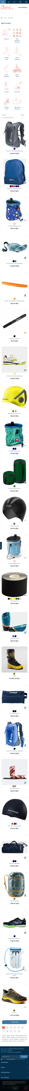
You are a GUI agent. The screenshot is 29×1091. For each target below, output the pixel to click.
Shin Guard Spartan (14, 788)
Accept (15, 1088)
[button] (14, 2)
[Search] (26, 12)
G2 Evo (14, 676)
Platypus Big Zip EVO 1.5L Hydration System (14, 974)
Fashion (5, 17)
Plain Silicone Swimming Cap (14, 825)
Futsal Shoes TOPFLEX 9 (14, 938)
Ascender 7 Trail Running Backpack (14, 151)
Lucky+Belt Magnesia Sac (14, 451)
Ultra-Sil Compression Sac (14, 488)
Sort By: (4, 115)
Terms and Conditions (11, 1059)
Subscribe (24, 1056)
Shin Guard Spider (14, 638)
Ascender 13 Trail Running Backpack (14, 750)
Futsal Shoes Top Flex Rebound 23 (14, 376)
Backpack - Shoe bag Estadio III (14, 188)
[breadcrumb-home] (1, 18)
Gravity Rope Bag (15, 900)
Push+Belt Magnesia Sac (14, 563)
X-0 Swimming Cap (14, 525)
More (14, 1084)
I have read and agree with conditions (13, 1059)
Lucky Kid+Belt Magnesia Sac (14, 226)
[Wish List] (20, 2)
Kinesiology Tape (14, 600)
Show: (22, 115)
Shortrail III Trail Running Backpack (14, 263)
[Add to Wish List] (26, 123)
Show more (15, 1022)
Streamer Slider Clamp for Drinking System (14, 300)
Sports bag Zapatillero (14, 713)
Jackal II (14, 1012)
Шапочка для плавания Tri (14, 413)
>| (18, 1031)
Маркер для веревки (14, 338)
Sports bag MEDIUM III (14, 863)
